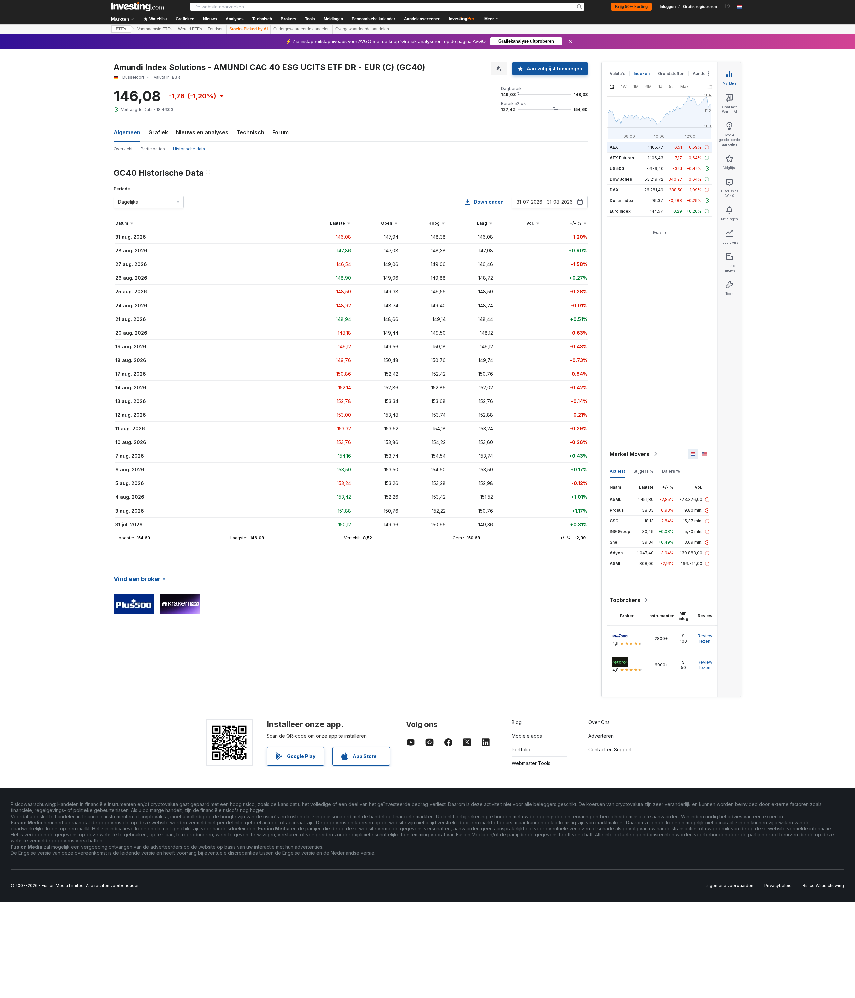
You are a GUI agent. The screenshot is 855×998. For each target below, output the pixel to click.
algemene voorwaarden (729, 885)
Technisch (250, 132)
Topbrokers (625, 600)
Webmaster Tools (531, 763)
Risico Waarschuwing (823, 885)
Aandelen (702, 73)
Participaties (153, 148)
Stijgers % (643, 471)
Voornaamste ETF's (154, 29)
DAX (614, 189)
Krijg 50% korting (631, 6)
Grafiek (158, 132)
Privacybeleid (778, 885)
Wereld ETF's (190, 29)
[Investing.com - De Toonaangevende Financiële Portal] (137, 6)
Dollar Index (621, 200)
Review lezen (705, 638)
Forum (280, 132)
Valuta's (617, 73)
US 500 (617, 168)
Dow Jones (621, 179)
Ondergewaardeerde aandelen (301, 29)
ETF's (121, 29)
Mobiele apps (527, 736)
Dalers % (671, 471)
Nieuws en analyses (202, 132)
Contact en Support (610, 749)
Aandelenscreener (422, 19)
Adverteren (601, 736)
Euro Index (620, 211)
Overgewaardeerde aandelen (362, 29)
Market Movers (629, 454)
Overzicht (123, 148)
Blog (517, 722)
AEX (614, 147)
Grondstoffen (671, 73)
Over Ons (599, 722)
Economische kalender (373, 19)
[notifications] (727, 6)
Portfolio (521, 749)
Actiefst (617, 471)
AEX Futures (622, 157)
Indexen (642, 73)
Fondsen (216, 29)
